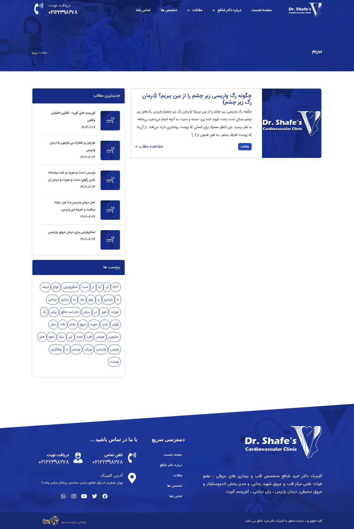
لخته (79, 337)
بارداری (108, 299)
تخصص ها (169, 10)
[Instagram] (73, 496)
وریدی (76, 349)
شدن (105, 324)
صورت (94, 324)
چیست (114, 361)
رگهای (115, 324)
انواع (56, 287)
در (95, 312)
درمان (86, 312)
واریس (114, 349)
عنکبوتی (114, 337)
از (93, 287)
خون (104, 312)
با (118, 299)
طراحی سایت (77, 522)
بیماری (65, 299)
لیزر (70, 337)
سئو (63, 522)
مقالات (197, 10)
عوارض (100, 337)
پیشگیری (56, 349)
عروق (83, 324)
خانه (44, 52)
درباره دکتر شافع (229, 10)
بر (99, 299)
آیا (99, 287)
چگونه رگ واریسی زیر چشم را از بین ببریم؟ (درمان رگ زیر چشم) (197, 99)
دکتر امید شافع (70, 312)
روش (53, 312)
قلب (89, 337)
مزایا (61, 337)
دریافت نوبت (60, 5)
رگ (44, 312)
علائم (72, 324)
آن (107, 287)
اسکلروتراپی (70, 287)
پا (67, 349)
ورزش (88, 349)
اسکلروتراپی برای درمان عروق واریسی (71, 232)
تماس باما (143, 10)
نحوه (52, 337)
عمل (53, 324)
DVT (116, 287)
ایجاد (45, 287)
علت (62, 324)
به (74, 299)
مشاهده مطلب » (149, 146)
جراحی (52, 299)
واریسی (101, 349)
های (42, 337)
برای (91, 299)
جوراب (115, 312)
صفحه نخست (262, 10)
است (85, 287)
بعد (82, 299)
